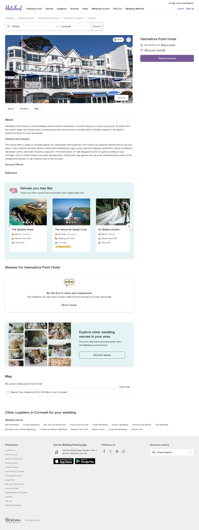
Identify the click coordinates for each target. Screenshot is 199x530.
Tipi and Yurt (136, 429)
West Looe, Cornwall (155, 50)
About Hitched (11, 488)
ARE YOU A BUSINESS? (182, 3)
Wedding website (13, 505)
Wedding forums (101, 8)
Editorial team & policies (16, 492)
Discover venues (102, 355)
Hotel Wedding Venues (49, 18)
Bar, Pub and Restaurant (55, 424)
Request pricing (167, 58)
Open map (124, 386)
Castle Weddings (100, 424)
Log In (180, 8)
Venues (49, 8)
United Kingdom (164, 452)
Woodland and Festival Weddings (20, 429)
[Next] (129, 226)
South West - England (74, 18)
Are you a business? (14, 484)
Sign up (190, 8)
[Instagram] (123, 451)
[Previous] (9, 226)
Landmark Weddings (118, 429)
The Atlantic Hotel (23, 229)
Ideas (85, 8)
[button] (69, 292)
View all (121, 97)
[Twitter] (110, 451)
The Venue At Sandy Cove (71, 229)
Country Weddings (31, 424)
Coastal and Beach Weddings (53, 429)
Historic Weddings (120, 424)
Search (97, 26)
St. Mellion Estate (108, 229)
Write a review (69, 305)
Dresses (74, 8)
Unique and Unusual (79, 424)
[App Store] (63, 463)
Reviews (24, 108)
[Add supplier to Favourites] (128, 39)
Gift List (117, 8)
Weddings (10, 18)
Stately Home (98, 429)
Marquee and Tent (79, 429)
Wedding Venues (26, 18)
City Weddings (161, 424)
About (11, 108)
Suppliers (62, 8)
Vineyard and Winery (141, 424)
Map (37, 108)
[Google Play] (85, 463)
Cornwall (91, 18)
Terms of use (11, 454)
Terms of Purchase (13, 459)
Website (134, 8)
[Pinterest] (117, 451)
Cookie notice (11, 467)
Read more (11, 172)
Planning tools (34, 8)
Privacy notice (11, 463)
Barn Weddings (12, 424)
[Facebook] (104, 451)
